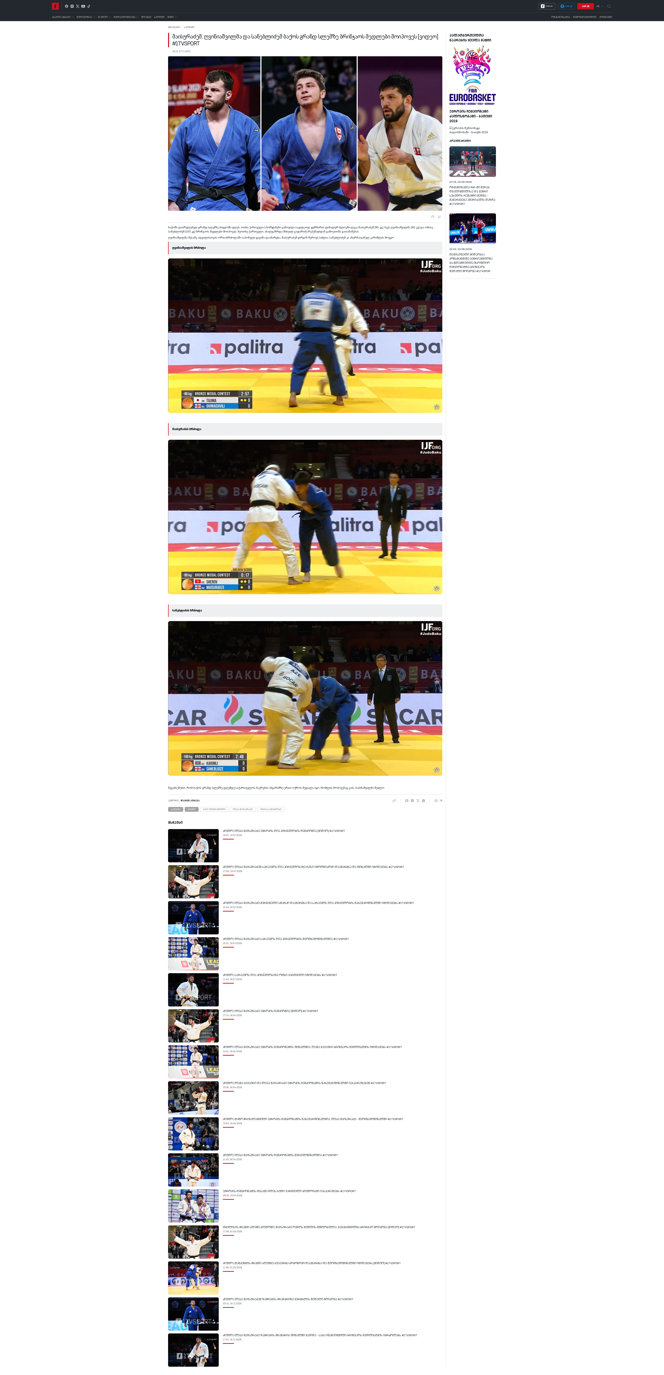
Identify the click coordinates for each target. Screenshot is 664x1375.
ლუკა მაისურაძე (243, 809)
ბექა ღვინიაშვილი (214, 809)
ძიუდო (192, 809)
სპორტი (189, 27)
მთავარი (174, 27)
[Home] (55, 6)
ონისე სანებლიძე (271, 809)
